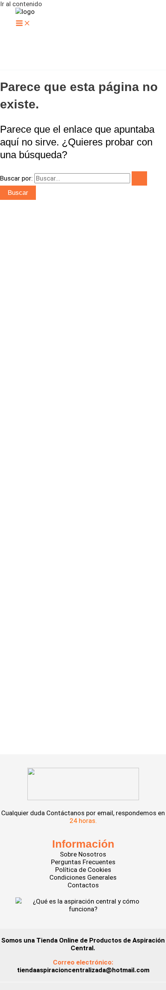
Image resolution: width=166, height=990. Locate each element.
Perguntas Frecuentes (83, 862)
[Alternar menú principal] (23, 23)
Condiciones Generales (83, 877)
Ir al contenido (21, 4)
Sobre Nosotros (83, 854)
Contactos (83, 885)
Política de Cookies (83, 869)
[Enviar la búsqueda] (139, 178)
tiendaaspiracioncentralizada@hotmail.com (83, 970)
